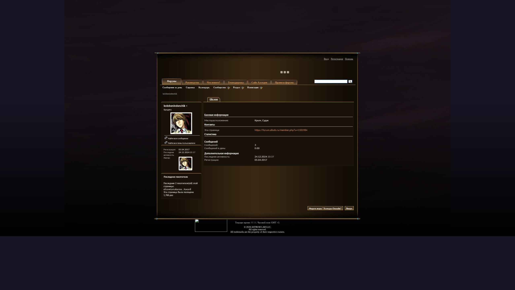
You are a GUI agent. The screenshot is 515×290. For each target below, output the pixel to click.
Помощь (349, 59)
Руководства (192, 82)
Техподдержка (236, 82)
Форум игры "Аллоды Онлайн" (325, 208)
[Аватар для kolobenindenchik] (181, 124)
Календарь (204, 87)
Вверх (349, 208)
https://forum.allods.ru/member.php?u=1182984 (281, 130)
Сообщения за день (172, 87)
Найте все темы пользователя (181, 143)
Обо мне (214, 99)
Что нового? (213, 82)
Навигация (253, 87)
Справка (190, 87)
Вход (326, 59)
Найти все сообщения (178, 139)
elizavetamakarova (173, 189)
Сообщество (219, 87)
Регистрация (337, 59)
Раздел (236, 87)
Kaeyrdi (187, 189)
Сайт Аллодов (259, 82)
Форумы (171, 81)
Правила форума (284, 82)
